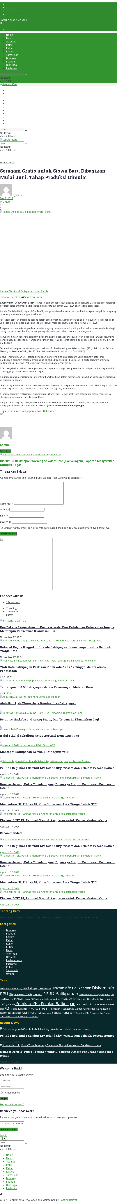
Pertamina (95, 1004)
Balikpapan (35, 988)
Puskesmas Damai (71, 1008)
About (9, 4)
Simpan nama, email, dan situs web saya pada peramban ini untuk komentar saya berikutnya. (57, 527)
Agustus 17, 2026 (10, 872)
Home (9, 34)
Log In (3, 1135)
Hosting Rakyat (68, 1200)
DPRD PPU (83, 994)
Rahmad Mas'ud (10, 1012)
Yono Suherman (30, 1016)
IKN (16, 999)
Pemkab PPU (28, 1003)
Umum (11, 162)
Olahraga (11, 65)
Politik (9, 45)
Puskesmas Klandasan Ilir (97, 1008)
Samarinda (12, 55)
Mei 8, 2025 (6, 198)
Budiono (47, 988)
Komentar (6, 503)
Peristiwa (11, 68)
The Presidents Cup (94, 1013)
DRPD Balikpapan (96, 994)
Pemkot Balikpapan (45, 411)
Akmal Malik (5, 988)
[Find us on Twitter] (1, 23)
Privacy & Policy (15, 10)
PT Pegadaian (53, 1008)
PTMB (42, 1008)
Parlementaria (14, 960)
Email (4, 515)
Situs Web (5, 521)
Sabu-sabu (46, 1013)
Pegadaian (9, 1004)
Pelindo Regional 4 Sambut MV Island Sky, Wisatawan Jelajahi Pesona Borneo (57, 768)
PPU (32, 1009)
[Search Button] (26, 74)
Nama (4, 509)
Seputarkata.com (63, 1012)
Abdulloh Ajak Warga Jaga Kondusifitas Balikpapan (38, 703)
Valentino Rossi (16, 1016)
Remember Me (12, 1092)
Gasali (107, 994)
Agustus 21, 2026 (10, 852)
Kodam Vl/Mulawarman (34, 999)
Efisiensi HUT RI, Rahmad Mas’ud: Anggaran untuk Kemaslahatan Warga (53, 820)
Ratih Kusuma (31, 1013)
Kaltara (10, 51)
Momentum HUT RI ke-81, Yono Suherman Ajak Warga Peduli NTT (48, 804)
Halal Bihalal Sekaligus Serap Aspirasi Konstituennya (39, 735)
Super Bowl (81, 1013)
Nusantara (103, 999)
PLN (7, 1008)
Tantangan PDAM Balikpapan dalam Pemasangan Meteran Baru (46, 687)
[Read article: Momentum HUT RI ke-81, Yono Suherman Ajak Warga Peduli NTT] (58, 875)
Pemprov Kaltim (83, 1004)
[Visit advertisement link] (55, 425)
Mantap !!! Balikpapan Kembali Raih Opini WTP (34, 752)
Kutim (9, 947)
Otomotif (11, 41)
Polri (28, 1009)
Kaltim (9, 48)
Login (9, 29)
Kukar (9, 943)
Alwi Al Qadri (19, 988)
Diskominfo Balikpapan (20, 411)
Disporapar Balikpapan (25, 994)
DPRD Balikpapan (60, 994)
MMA (62, 999)
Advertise (11, 7)
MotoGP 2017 (70, 999)
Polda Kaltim (18, 1008)
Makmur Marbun (52, 999)
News (9, 38)
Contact (10, 14)
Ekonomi (11, 61)
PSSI (37, 1009)
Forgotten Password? (12, 1104)
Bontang (11, 58)
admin (19, 195)
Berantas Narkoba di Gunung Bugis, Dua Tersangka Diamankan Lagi (49, 719)
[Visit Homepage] (8, 84)
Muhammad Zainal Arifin (88, 999)
